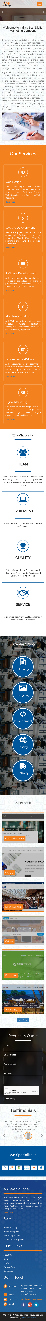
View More (23, 1020)
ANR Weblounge (29, 1318)
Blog (6, 1259)
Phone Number (10, 1064)
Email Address (10, 1055)
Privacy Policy (10, 1267)
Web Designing (10, 1227)
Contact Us (8, 1271)
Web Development (12, 1231)
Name (6, 1045)
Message (7, 1073)
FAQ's (6, 1263)
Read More (10, 202)
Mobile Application (12, 1235)
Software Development (14, 1239)
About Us (8, 1255)
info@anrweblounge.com (32, 1299)
